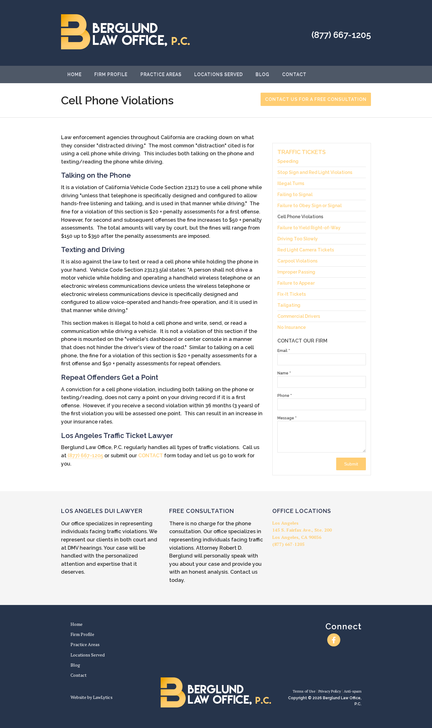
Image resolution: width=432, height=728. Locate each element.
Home (74, 74)
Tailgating (288, 305)
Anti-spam (352, 691)
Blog (262, 74)
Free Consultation (201, 511)
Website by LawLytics (92, 697)
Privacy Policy (329, 691)
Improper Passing (296, 272)
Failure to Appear (296, 283)
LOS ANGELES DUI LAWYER (102, 511)
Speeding (288, 161)
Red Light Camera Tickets (305, 249)
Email (283, 351)
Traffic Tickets (301, 152)
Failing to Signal (294, 194)
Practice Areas (161, 74)
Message (287, 418)
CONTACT (150, 456)
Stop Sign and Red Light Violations (314, 172)
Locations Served (218, 74)
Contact (294, 74)
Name (284, 373)
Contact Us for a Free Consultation (316, 99)
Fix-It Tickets (291, 294)
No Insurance (291, 327)
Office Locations (301, 511)
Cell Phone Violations (300, 216)
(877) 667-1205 (341, 35)
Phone (284, 395)
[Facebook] (333, 640)
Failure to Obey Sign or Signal (309, 205)
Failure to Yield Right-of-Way (309, 227)
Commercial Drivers (298, 316)
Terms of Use (304, 691)
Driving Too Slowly (297, 238)
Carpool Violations (297, 260)
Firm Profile (110, 74)
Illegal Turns (290, 183)
